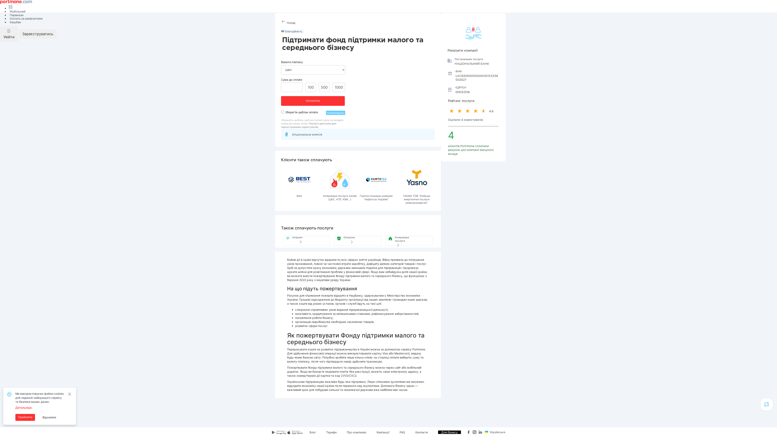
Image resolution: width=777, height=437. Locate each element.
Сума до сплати (291, 79)
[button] (9, 34)
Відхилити (49, 417)
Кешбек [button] (15, 22)
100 (311, 87)
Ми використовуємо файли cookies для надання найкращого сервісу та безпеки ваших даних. (39, 397)
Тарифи (331, 432)
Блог (313, 432)
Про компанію (356, 432)
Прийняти (25, 417)
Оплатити (313, 101)
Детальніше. (23, 407)
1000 (339, 87)
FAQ (402, 432)
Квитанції (383, 432)
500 (324, 87)
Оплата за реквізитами (26, 19)
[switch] (282, 112)
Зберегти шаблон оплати (301, 112)
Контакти (421, 432)
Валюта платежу (292, 62)
